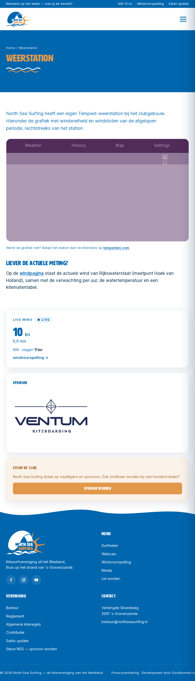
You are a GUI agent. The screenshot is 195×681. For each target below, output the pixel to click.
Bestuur (12, 608)
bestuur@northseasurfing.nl (125, 622)
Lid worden (111, 578)
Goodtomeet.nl (183, 673)
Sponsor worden (97, 488)
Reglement (15, 616)
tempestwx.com (116, 248)
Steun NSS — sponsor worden (31, 649)
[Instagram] (23, 580)
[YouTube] (36, 580)
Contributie (15, 632)
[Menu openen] (183, 19)
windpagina (32, 273)
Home (10, 48)
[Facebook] (11, 580)
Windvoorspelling (150, 4)
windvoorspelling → (30, 357)
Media (107, 570)
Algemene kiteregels (23, 624)
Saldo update (179, 4)
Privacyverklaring (125, 673)
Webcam (109, 554)
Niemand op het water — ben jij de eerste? (39, 4)
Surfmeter (110, 545)
